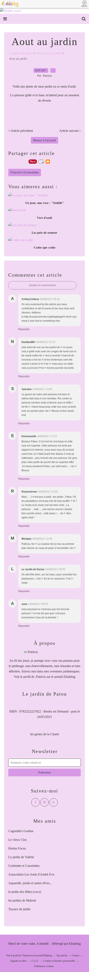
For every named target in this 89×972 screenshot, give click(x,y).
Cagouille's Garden (20, 831)
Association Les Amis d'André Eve (31, 874)
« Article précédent (20, 130)
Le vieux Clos (17, 839)
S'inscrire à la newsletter (24, 172)
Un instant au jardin (48, 53)
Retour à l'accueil (44, 140)
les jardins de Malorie (22, 900)
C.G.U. (35, 960)
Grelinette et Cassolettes (24, 865)
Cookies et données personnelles (59, 960)
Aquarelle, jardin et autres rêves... (30, 883)
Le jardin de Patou (21, 53)
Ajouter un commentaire (42, 285)
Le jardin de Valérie (21, 857)
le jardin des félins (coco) (24, 891)
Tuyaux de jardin (19, 909)
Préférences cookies (44, 966)
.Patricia (40, 676)
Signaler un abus (18, 960)
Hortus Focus (17, 848)
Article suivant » (70, 130)
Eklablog (75, 943)
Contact (75, 955)
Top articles (61, 955)
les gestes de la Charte (44, 734)
